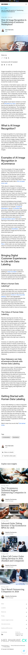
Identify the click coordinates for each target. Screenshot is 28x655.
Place (2, 244)
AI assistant (16, 208)
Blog (6, 8)
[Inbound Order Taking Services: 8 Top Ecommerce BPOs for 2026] (14, 519)
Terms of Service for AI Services (18, 645)
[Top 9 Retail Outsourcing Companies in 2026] (14, 584)
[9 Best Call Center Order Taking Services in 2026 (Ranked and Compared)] (14, 552)
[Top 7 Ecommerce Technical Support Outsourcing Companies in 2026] (14, 485)
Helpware (11, 649)
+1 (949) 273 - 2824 (19, 635)
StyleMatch (15, 229)
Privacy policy (6, 646)
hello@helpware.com (19, 633)
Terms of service (5, 645)
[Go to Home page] (8, 4)
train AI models (12, 271)
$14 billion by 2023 (9, 103)
